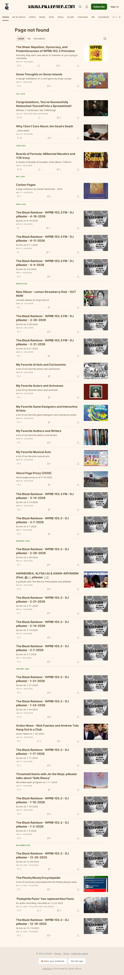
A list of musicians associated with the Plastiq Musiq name (46, 881)
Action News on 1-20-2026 (30, 733)
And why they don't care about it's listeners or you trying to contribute (47, 57)
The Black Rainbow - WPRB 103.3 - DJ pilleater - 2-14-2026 (42, 624)
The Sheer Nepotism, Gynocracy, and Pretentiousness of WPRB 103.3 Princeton (45, 49)
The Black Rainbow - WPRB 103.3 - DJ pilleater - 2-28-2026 (42, 551)
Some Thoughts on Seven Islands (39, 74)
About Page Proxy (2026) (34, 473)
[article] (62, 56)
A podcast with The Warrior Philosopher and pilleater (43, 581)
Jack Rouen (42, 114)
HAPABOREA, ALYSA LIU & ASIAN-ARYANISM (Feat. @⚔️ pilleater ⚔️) (47, 575)
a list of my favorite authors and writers (36, 435)
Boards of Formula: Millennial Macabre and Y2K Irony (45, 156)
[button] (5, 17)
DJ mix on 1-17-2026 (27, 757)
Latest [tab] (21, 38)
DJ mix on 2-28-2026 (27, 557)
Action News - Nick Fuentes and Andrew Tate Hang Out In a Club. (47, 727)
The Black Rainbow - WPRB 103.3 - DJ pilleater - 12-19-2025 (42, 922)
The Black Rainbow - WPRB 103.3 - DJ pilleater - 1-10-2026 (42, 800)
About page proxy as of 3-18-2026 (34, 477)
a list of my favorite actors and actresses (37, 389)
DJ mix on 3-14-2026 (27, 502)
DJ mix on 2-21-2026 (27, 605)
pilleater (28, 62)
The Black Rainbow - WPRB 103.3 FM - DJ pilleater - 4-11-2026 (45, 238)
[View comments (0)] (39, 65)
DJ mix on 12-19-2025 (27, 928)
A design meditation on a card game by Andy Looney (43, 78)
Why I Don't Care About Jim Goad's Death (44, 126)
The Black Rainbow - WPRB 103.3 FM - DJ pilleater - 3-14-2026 (45, 496)
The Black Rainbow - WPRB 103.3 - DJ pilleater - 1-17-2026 (42, 752)
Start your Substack (54, 961)
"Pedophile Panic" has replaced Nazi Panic (45, 899)
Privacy (57, 953)
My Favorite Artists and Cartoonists (41, 364)
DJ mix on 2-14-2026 (27, 630)
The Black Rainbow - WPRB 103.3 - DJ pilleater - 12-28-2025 (42, 855)
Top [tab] (29, 38)
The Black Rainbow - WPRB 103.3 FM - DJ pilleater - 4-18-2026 (45, 214)
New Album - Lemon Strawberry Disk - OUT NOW (46, 294)
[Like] (18, 228)
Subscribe (99, 6)
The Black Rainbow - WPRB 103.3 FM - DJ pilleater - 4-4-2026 (45, 263)
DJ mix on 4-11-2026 (27, 244)
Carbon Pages (26, 185)
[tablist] (31, 39)
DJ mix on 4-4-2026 (26, 269)
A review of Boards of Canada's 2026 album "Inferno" (44, 161)
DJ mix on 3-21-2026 (27, 348)
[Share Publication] (87, 7)
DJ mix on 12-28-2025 (27, 861)
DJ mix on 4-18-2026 (27, 220)
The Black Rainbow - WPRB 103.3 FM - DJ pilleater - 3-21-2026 (45, 342)
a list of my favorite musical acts (32, 456)
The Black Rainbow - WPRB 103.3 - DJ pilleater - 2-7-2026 (42, 648)
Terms (66, 953)
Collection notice (79, 953)
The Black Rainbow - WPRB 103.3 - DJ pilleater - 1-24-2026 (42, 703)
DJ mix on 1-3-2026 (26, 830)
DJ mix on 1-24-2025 (27, 709)
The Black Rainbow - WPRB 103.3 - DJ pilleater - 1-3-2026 (42, 824)
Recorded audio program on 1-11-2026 (36, 782)
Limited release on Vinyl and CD (32, 299)
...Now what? (22, 130)
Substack (47, 968)
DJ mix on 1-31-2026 (27, 685)
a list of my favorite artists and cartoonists (38, 368)
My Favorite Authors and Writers (38, 431)
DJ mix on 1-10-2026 (27, 806)
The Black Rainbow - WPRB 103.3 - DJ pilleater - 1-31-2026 (42, 679)
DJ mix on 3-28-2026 (27, 324)
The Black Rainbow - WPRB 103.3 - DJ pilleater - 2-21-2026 (42, 599)
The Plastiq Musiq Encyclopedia (38, 877)
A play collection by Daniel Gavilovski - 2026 (39, 188)
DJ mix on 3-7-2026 (26, 526)
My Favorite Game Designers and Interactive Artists (46, 408)
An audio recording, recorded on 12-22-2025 (39, 902)
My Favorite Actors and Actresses (39, 385)
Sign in (115, 6)
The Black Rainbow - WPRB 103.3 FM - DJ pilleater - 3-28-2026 (45, 318)
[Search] (80, 7)
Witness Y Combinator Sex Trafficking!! (36, 110)
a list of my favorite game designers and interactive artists (46, 414)
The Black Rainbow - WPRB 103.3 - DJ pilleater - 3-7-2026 (42, 520)
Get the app (77, 961)
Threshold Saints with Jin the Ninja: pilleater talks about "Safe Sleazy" (46, 776)
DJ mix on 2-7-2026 (26, 654)
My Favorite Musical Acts (33, 452)
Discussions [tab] (39, 38)
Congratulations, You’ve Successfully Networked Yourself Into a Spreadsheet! (44, 104)
